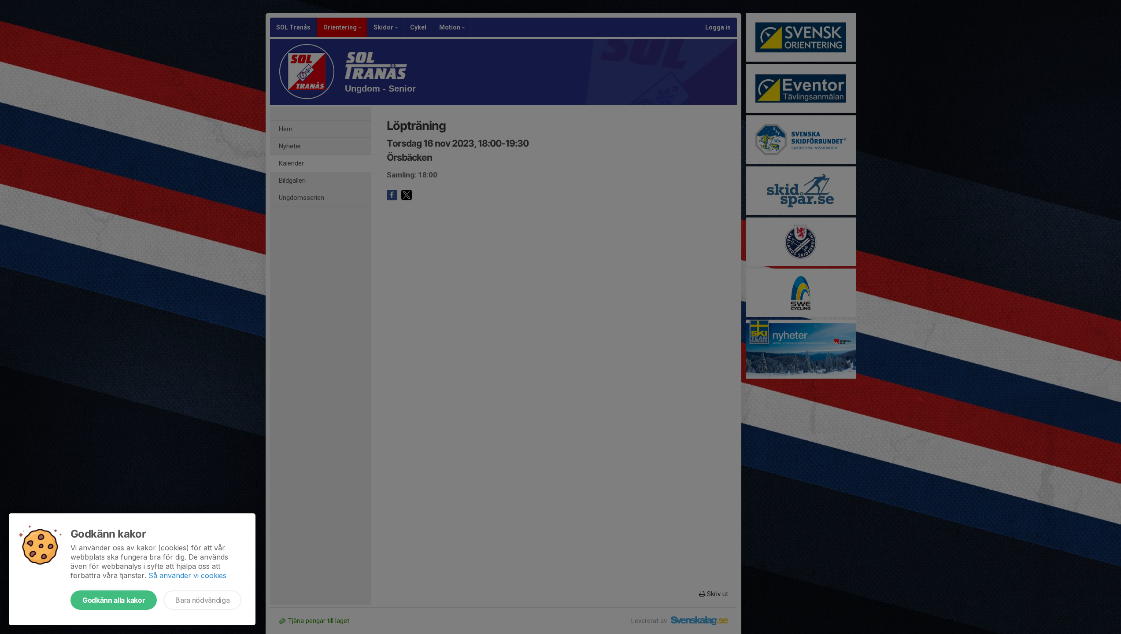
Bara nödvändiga (202, 600)
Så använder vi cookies (187, 575)
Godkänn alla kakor (113, 600)
